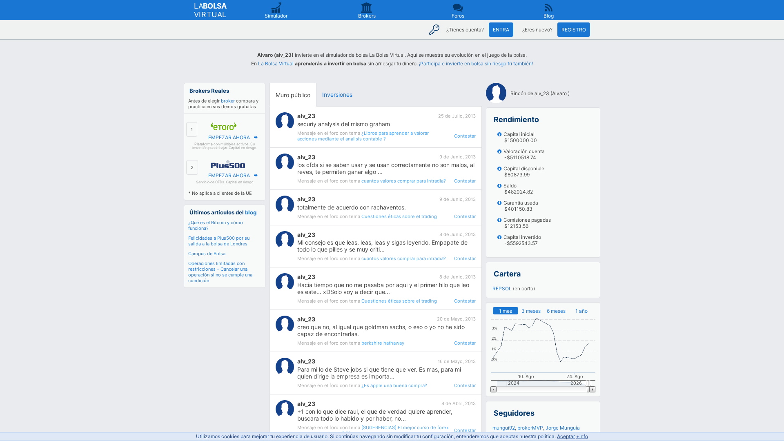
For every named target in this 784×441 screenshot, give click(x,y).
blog (250, 212)
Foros (458, 16)
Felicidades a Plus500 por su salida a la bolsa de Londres (218, 241)
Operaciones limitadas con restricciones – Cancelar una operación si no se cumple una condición (220, 272)
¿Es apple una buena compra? (394, 385)
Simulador (276, 16)
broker (228, 101)
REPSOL (502, 288)
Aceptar (566, 436)
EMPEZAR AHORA (229, 137)
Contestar (465, 136)
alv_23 (306, 115)
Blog (548, 16)
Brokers (367, 16)
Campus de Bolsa (206, 253)
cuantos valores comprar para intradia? (403, 181)
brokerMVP (530, 428)
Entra (501, 30)
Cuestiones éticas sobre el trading (399, 216)
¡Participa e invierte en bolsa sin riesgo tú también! (476, 63)
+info (582, 436)
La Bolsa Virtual (276, 63)
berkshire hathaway (382, 343)
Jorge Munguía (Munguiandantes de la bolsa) (536, 431)
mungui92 (503, 428)
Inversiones (337, 94)
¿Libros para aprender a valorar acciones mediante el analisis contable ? (363, 136)
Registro (573, 30)
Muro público (293, 94)
